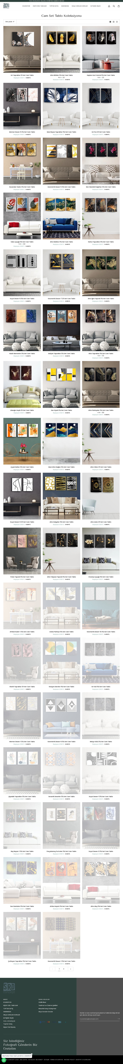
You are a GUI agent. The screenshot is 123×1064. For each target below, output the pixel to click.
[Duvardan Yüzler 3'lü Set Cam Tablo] (22, 161)
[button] (26, 6)
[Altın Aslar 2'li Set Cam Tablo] (101, 496)
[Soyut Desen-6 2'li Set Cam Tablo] (22, 496)
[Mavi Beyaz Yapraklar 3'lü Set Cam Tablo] (61, 106)
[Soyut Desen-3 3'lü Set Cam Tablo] (101, 825)
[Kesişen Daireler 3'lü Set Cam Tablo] (61, 660)
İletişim (46, 1060)
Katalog (31, 1060)
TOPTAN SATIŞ (8, 1009)
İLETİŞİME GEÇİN (8, 1018)
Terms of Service (56, 1060)
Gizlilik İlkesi (42, 1002)
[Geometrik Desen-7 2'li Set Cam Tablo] (61, 272)
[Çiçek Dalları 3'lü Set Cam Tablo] (22, 441)
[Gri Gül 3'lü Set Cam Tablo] (101, 660)
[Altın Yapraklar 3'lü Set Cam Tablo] (101, 327)
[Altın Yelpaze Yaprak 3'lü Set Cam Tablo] (61, 551)
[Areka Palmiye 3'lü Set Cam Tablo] (61, 606)
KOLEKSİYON (7, 1002)
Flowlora (87, 1060)
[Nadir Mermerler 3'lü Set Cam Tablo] (22, 327)
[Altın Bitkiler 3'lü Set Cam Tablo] (61, 49)
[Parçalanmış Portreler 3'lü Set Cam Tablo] (61, 825)
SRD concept (10, 1060)
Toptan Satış (7, 1024)
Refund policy (69, 1060)
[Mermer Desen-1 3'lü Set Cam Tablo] (22, 715)
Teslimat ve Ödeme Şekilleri (48, 1005)
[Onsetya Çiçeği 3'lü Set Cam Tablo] (101, 551)
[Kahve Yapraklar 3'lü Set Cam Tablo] (101, 216)
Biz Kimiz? (39, 1060)
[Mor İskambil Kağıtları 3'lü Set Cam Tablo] (101, 161)
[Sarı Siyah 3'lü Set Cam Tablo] (61, 384)
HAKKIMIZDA (7, 1012)
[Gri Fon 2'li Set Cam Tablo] (101, 106)
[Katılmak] (118, 1018)
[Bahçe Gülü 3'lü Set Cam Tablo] (101, 715)
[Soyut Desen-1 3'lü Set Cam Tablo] (101, 770)
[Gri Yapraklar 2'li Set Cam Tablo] (22, 49)
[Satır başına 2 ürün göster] (110, 22)
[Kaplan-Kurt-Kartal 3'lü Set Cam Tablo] (101, 49)
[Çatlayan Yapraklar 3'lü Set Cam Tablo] (22, 935)
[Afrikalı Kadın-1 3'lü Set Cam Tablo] (22, 606)
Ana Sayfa (23, 1060)
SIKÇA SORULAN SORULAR (11, 1015)
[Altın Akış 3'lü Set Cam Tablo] (101, 880)
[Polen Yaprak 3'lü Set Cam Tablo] (22, 551)
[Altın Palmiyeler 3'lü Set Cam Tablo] (101, 384)
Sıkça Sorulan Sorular (46, 1012)
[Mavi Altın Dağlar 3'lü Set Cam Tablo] (61, 441)
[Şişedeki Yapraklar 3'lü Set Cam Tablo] (22, 770)
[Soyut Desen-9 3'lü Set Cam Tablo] (22, 272)
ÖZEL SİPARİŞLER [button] (9, 1021)
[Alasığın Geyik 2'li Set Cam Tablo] (22, 384)
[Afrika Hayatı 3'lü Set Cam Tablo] (61, 880)
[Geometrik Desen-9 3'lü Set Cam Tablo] (61, 715)
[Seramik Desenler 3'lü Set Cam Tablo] (61, 770)
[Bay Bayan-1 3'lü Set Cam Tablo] (22, 825)
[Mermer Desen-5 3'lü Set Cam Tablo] (22, 106)
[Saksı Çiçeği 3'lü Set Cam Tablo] (22, 216)
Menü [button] (5, 999)
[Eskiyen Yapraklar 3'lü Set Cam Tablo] (61, 327)
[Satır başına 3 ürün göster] (113, 22)
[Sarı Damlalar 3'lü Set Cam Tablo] (22, 880)
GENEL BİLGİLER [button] (44, 999)
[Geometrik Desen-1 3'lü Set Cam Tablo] (61, 935)
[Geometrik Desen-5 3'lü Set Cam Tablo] (61, 161)
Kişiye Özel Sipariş (9, 1027)
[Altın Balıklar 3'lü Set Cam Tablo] (61, 216)
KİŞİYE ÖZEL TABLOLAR (10, 1005)
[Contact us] (4, 1060)
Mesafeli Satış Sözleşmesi (47, 1009)
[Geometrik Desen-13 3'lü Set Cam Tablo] (101, 606)
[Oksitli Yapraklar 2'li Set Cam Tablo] (22, 660)
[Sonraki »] (70, 969)
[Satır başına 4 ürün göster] (117, 22)
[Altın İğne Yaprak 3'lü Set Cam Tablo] (101, 272)
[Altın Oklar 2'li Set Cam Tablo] (101, 441)
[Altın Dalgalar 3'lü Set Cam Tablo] (61, 496)
